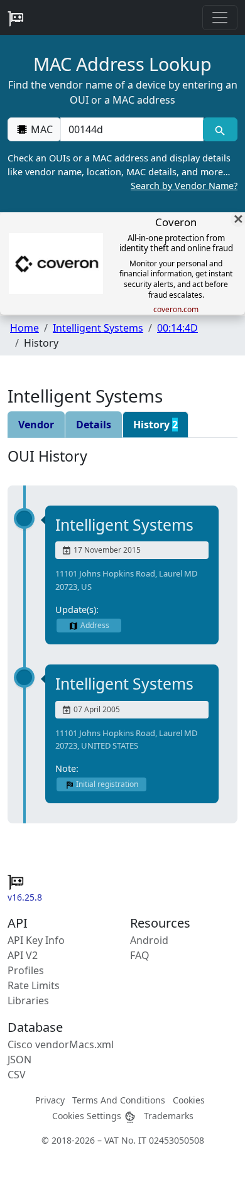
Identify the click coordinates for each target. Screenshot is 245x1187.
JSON (19, 1059)
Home (24, 328)
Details (93, 424)
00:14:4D (177, 328)
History (155, 424)
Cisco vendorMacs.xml (61, 1044)
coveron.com (176, 310)
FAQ (140, 955)
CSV (17, 1074)
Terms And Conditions (118, 1100)
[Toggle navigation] (219, 17)
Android (149, 940)
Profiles (26, 970)
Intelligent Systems (98, 328)
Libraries (28, 1000)
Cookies (189, 1100)
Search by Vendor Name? (184, 186)
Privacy (50, 1100)
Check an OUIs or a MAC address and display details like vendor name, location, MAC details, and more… (122, 171)
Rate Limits (34, 985)
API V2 (23, 955)
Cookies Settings (88, 1116)
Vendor (36, 424)
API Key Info (36, 940)
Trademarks (168, 1116)
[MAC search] (220, 129)
